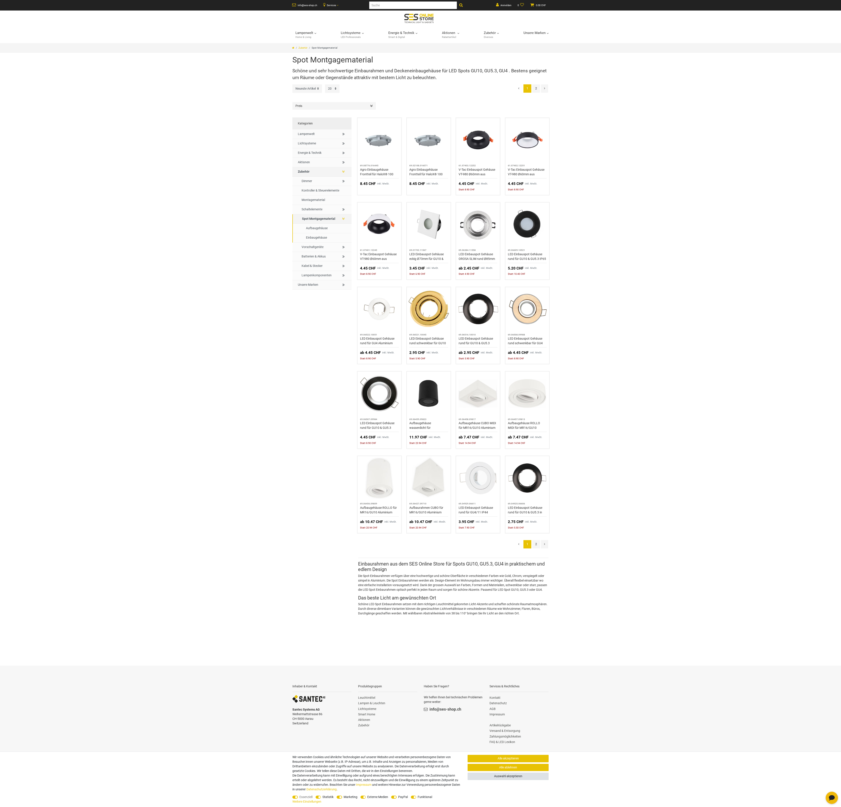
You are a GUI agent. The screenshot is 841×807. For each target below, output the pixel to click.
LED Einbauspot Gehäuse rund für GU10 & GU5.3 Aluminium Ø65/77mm (476, 341)
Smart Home (366, 714)
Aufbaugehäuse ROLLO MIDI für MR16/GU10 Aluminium (524, 425)
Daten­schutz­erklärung (321, 789)
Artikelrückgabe (500, 725)
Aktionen (364, 720)
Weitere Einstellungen (306, 801)
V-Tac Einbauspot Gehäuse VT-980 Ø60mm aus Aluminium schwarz (477, 172)
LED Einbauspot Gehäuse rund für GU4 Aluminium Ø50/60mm (377, 341)
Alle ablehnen (508, 767)
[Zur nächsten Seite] (544, 88)
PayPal (403, 797)
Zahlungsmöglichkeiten (505, 736)
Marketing (350, 797)
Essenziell (306, 797)
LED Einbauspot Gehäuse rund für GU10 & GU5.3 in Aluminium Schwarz (525, 510)
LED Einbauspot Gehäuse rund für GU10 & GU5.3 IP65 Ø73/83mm (527, 256)
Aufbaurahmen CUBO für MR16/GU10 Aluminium (426, 510)
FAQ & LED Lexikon (502, 742)
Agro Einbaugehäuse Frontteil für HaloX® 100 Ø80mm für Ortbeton (426, 172)
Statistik (328, 797)
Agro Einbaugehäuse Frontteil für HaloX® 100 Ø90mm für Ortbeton (376, 172)
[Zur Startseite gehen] (293, 47)
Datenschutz (498, 703)
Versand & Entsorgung (504, 731)
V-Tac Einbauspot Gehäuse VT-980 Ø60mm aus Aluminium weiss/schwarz (378, 256)
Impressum (497, 714)
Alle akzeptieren (508, 758)
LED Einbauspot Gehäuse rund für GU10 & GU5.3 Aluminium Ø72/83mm (377, 425)
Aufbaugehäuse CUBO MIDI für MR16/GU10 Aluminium (477, 425)
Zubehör (303, 47)
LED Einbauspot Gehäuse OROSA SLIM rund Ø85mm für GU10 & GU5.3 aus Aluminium (477, 256)
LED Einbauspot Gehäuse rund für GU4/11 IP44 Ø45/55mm (476, 510)
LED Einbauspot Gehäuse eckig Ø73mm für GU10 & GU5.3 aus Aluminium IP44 (427, 256)
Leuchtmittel (366, 697)
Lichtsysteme (367, 709)
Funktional (425, 797)
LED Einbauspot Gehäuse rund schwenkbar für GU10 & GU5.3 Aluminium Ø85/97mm (427, 341)
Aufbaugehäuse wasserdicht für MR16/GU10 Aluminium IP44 (425, 425)
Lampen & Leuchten (371, 703)
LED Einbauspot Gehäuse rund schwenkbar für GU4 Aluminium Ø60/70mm (525, 341)
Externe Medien (377, 797)
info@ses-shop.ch (307, 5)
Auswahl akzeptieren (508, 776)
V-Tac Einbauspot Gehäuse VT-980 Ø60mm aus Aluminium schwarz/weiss (526, 172)
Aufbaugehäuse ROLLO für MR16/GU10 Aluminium (378, 510)
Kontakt (494, 697)
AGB (492, 709)
